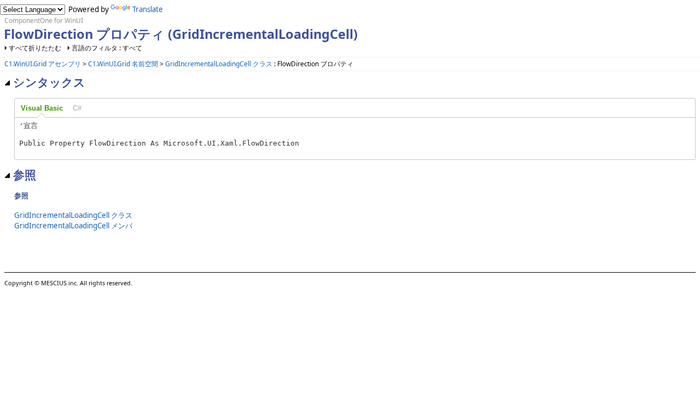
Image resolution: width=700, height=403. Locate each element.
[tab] (41, 108)
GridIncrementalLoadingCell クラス (218, 63)
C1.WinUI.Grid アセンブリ (42, 63)
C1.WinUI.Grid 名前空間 (123, 63)
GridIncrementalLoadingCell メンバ (73, 226)
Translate (147, 9)
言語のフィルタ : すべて (107, 48)
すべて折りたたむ (35, 48)
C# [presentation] (77, 108)
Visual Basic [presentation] (42, 108)
